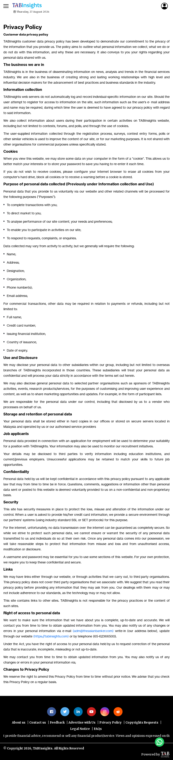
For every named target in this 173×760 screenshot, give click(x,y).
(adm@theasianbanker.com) (93, 631)
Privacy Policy (110, 722)
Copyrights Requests (141, 722)
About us (18, 722)
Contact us (37, 722)
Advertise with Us (82, 722)
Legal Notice (80, 729)
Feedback (57, 722)
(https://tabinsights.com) (51, 636)
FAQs (98, 729)
